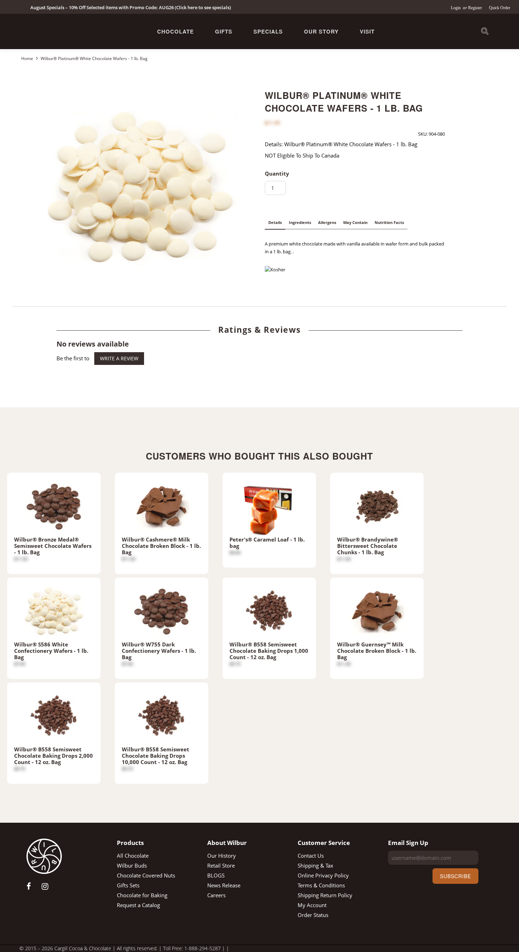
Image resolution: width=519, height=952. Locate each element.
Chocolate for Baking (142, 895)
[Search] (485, 32)
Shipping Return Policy (325, 895)
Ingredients (300, 222)
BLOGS (216, 875)
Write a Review (119, 358)
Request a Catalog (138, 905)
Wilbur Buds (132, 865)
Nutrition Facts (389, 222)
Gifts (223, 31)
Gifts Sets (128, 885)
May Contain (355, 222)
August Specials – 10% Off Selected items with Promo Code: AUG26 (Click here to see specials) (130, 7)
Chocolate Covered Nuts (146, 875)
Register (475, 7)
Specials (268, 31)
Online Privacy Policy (323, 875)
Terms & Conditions (321, 885)
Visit (367, 31)
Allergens (327, 222)
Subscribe (455, 876)
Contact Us (311, 855)
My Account (312, 905)
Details (275, 222)
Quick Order (499, 7)
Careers (216, 895)
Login (456, 7)
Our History (221, 855)
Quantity (277, 173)
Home (27, 58)
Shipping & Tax (315, 865)
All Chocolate (133, 855)
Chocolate (175, 31)
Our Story (321, 31)
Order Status (313, 914)
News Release (223, 885)
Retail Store (221, 865)
